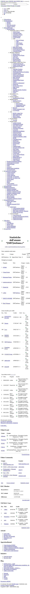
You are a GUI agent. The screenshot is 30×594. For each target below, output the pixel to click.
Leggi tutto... (4, 425)
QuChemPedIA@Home (19, 50)
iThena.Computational (18, 74)
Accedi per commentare (6, 421)
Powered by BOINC (6, 581)
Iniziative (9, 180)
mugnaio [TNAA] (6, 335)
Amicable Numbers (17, 69)
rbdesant (3, 436)
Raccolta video (7, 558)
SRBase (15, 88)
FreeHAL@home (17, 135)
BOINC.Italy (10, 224)
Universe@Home (17, 51)
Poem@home (16, 143)
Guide (8, 205)
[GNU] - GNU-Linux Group (10, 467)
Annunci (9, 222)
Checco (3, 447)
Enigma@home (17, 151)
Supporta (6, 573)
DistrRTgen (16, 140)
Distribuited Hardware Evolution (21, 72)
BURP (14, 138)
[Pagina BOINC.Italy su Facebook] (4, 6)
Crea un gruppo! (11, 483)
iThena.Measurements (18, 76)
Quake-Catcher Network (19, 65)
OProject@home (17, 132)
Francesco (3, 439)
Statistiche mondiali (11, 189)
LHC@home (19, 43)
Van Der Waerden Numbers (19, 89)
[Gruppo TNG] (1, 473)
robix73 (20, 469)
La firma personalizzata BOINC (20, 216)
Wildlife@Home (20, 106)
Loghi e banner (10, 183)
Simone (6, 323)
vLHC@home (19, 44)
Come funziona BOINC (19, 208)
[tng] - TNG (6, 472)
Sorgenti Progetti (11, 169)
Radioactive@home (18, 66)
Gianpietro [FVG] (7, 348)
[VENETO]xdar (8, 354)
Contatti (6, 578)
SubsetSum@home (20, 105)
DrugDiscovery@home (18, 55)
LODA (14, 95)
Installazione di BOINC (18, 209)
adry (5, 520)
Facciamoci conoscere (12, 185)
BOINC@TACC (17, 100)
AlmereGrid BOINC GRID (19, 136)
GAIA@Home (16, 37)
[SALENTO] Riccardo (7, 317)
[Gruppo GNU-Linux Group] (1, 467)
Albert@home (16, 32)
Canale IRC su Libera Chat (13, 178)
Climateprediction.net (18, 63)
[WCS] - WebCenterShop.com (8, 464)
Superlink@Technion (18, 128)
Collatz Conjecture (17, 70)
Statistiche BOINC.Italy (12, 190)
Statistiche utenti (25, 527)
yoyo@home (16, 110)
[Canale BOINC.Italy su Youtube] (8, 6)
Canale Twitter (10, 173)
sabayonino (21, 467)
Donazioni (6, 574)
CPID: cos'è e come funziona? (11, 550)
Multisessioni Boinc (18, 218)
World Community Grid (19, 109)
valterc (5, 509)
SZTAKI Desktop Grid (18, 147)
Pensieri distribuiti (11, 227)
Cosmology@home (17, 34)
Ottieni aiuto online (11, 201)
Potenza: (5, 11)
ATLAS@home (20, 40)
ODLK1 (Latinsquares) (18, 83)
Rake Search (16, 87)
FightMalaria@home (18, 124)
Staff (5, 576)
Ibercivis (15, 107)
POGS (14, 145)
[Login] (27, 4)
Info (2, 483)
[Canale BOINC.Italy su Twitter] (12, 6)
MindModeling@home (18, 98)
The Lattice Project (17, 125)
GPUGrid (15, 56)
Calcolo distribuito (11, 226)
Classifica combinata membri (14, 191)
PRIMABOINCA (17, 157)
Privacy (5, 577)
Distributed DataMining (18, 131)
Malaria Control (17, 127)
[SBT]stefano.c (16, 292)
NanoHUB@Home (17, 48)
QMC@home (16, 160)
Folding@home (10, 164)
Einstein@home (17, 36)
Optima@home (16, 146)
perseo (20, 472)
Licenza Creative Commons (7, 585)
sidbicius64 (7, 360)
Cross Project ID (17, 215)
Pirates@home (16, 142)
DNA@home (19, 103)
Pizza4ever (6, 516)
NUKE (3, 443)
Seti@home (16, 149)
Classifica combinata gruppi (13, 193)
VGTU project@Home (18, 154)
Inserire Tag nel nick (18, 212)
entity (5, 513)
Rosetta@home (16, 59)
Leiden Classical (17, 123)
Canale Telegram (11, 175)
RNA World (16, 58)
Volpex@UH (16, 150)
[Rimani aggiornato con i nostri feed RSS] (17, 6)
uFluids (5, 267)
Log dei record (25, 500)
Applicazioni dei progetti (13, 162)
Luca (5, 329)
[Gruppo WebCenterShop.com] (1, 464)
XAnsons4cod (16, 158)
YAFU (14, 92)
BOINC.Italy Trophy (12, 194)
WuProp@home (17, 117)
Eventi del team (25, 454)
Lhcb (17, 45)
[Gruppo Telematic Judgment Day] (1, 470)
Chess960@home (17, 139)
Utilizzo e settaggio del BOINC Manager (14, 548)
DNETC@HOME (7, 298)
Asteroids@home (17, 33)
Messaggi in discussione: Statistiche (9, 422)
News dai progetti (11, 25)
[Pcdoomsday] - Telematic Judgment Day (9, 469)
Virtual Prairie (6, 272)
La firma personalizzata (9, 549)
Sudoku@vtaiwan (17, 134)
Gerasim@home (17, 73)
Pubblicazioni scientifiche (13, 168)
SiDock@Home (17, 61)
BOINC (9, 22)
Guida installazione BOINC (10, 546)
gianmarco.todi (22, 475)
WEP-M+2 (15, 91)
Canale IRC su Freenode (13, 176)
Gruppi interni (10, 179)
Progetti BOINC (11, 29)
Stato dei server (10, 196)
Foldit (8, 165)
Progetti (9, 23)
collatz (4, 292)
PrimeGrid (15, 84)
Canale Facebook (11, 172)
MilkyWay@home (17, 47)
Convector (15, 129)
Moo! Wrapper (16, 77)
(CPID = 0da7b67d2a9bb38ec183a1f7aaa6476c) (15, 246)
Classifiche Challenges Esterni (14, 198)
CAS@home (16, 153)
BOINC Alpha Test (17, 113)
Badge (8, 182)
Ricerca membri (10, 197)
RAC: (5, 12)
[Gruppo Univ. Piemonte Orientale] (1, 476)
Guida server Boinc (17, 219)
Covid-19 (9, 167)
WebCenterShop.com (24, 464)
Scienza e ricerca (11, 26)
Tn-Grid (15, 120)
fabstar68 (6, 366)
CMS (17, 41)
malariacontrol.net (7, 282)
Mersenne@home (7, 277)
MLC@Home (16, 116)
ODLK (14, 81)
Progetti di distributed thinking (14, 161)
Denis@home (16, 54)
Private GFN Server (18, 85)
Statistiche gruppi (25, 483)
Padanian (6, 524)
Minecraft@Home (17, 114)
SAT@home (16, 156)
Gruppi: (5, 10)
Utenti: (5, 8)
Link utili (9, 202)
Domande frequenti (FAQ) (13, 204)
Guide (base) (13, 207)
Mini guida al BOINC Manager (20, 211)
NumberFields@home (18, 80)
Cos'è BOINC (10, 223)
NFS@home (16, 78)
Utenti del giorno (8, 556)
